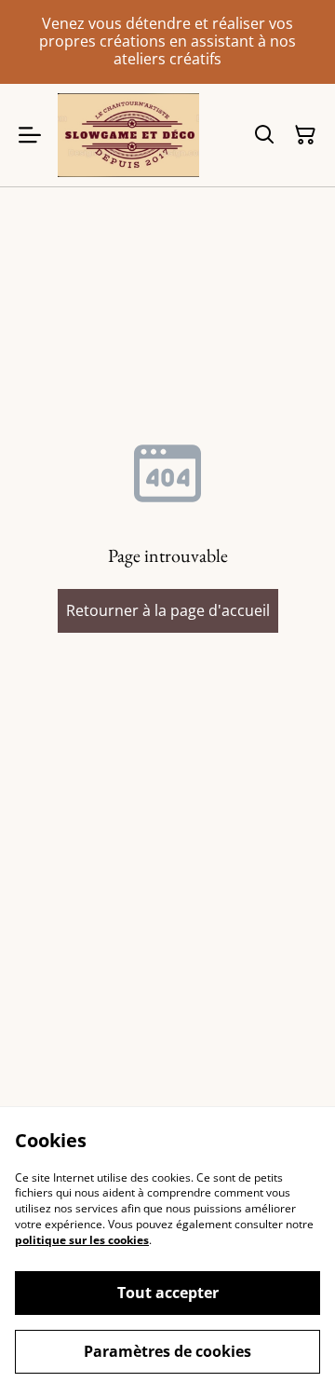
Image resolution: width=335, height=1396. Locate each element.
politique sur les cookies (82, 1240)
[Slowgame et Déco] (128, 135)
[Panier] (305, 135)
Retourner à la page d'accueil (168, 610)
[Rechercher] (264, 135)
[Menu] (29, 135)
